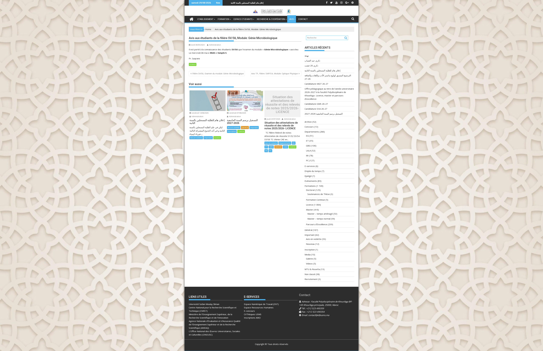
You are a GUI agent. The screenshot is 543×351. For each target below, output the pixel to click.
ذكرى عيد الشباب (312, 60)
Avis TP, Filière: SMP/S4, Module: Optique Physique (274, 73)
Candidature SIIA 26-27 (316, 108)
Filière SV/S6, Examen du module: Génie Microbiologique (218, 73)
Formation (223, 19)
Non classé (310, 274)
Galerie (309, 258)
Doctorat (310, 190)
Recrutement (311, 279)
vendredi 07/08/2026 (237, 113)
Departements (284, 143)
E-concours (249, 310)
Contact (303, 19)
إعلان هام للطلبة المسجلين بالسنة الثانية (322, 70)
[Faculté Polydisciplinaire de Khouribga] (191, 18)
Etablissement (205, 19)
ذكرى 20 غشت (311, 65)
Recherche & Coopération (271, 19)
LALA (285, 147)
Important (208, 138)
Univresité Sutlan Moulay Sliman (204, 304)
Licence (193, 64)
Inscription (232, 131)
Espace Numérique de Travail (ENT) (261, 304)
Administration (215, 45)
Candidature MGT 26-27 (316, 83)
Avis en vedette (196, 138)
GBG (271, 147)
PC (270, 151)
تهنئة (272, 2)
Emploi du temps (313, 171)
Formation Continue (315, 199)
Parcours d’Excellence (316, 224)
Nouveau (310, 244)
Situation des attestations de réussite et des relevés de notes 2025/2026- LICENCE (282, 104)
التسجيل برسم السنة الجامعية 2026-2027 (324, 113)
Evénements (311, 181)
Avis (291, 19)
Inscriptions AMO (252, 317)
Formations (310, 185)
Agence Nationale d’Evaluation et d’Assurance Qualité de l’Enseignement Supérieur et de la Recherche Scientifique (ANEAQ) (214, 324)
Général (245, 127)
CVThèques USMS (252, 314)
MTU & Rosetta (312, 269)
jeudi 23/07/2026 (273, 119)
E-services (310, 166)
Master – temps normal (318, 218)
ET (266, 147)
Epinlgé (308, 176)
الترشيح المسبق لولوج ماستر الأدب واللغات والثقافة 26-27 (231, 2)
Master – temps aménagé (320, 213)
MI (266, 151)
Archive (308, 121)
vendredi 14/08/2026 (199, 113)
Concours (309, 126)
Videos (309, 263)
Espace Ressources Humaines (258, 307)
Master (309, 209)
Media (308, 254)
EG (294, 143)
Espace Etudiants (243, 19)
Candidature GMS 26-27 (316, 103)
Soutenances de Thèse (318, 194)
